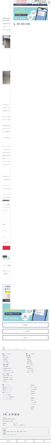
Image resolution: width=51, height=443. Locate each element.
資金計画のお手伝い (7, 368)
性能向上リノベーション (7, 387)
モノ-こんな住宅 (30, 353)
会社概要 (5, 359)
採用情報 (32, 407)
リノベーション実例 (6, 394)
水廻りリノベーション (7, 390)
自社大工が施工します (8, 375)
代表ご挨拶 (5, 361)
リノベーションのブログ (7, 399)
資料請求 (32, 398)
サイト (4, 236)
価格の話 (32, 385)
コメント (5, 210)
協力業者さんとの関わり (8, 379)
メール (5, 230)
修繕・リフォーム (6, 392)
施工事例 (32, 391)
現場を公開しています (8, 377)
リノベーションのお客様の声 (8, 397)
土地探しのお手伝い (7, 370)
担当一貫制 (5, 366)
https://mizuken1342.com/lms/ (9, 197)
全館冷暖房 (29, 361)
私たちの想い (6, 357)
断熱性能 (29, 359)
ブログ (32, 395)
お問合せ (32, 400)
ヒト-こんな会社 (7, 353)
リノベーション (7, 384)
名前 (4, 224)
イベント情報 (33, 402)
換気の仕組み (30, 363)
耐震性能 (29, 357)
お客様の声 (33, 393)
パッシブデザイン (30, 364)
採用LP (32, 409)
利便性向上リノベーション (8, 388)
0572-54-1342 (9, 421)
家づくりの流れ (34, 387)
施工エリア (5, 381)
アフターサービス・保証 (8, 372)
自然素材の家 (30, 368)
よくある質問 (33, 389)
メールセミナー (34, 404)
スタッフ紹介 (6, 363)
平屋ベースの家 (30, 372)
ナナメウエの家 (30, 370)
